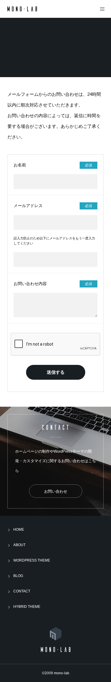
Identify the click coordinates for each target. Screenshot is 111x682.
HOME (18, 529)
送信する (56, 372)
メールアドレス (28, 205)
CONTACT (21, 591)
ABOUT (19, 545)
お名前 (20, 165)
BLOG (18, 576)
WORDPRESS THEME (31, 560)
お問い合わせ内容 (30, 283)
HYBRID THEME (26, 607)
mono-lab (61, 673)
